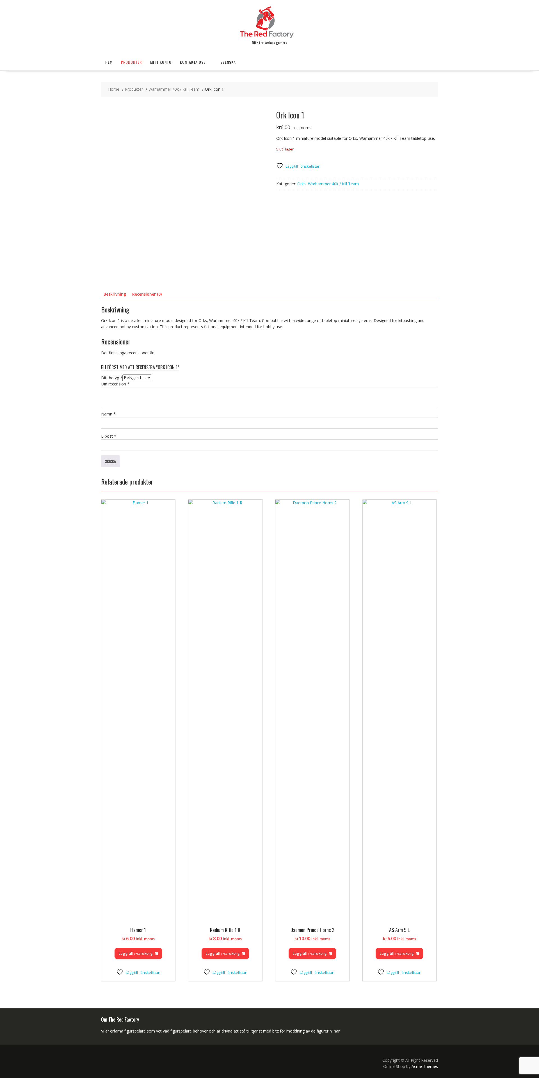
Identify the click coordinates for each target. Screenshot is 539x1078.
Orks (301, 183)
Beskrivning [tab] (115, 294)
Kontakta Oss (193, 62)
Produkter (131, 62)
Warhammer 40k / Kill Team (333, 183)
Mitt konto (161, 62)
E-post (108, 436)
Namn (108, 414)
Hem (109, 62)
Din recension (115, 384)
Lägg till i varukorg (135, 953)
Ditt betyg (111, 377)
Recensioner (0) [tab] (147, 294)
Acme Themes (425, 1066)
